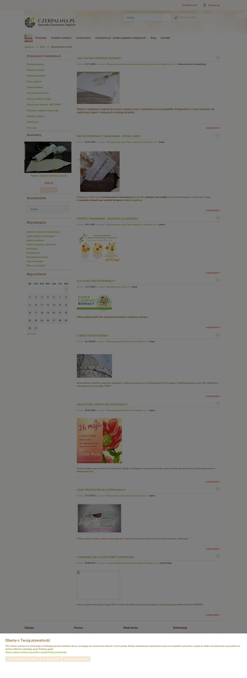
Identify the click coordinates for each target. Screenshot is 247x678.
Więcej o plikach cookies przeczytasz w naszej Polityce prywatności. (36, 652)
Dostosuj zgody (51, 659)
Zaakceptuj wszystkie (76, 659)
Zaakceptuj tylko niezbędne (22, 659)
